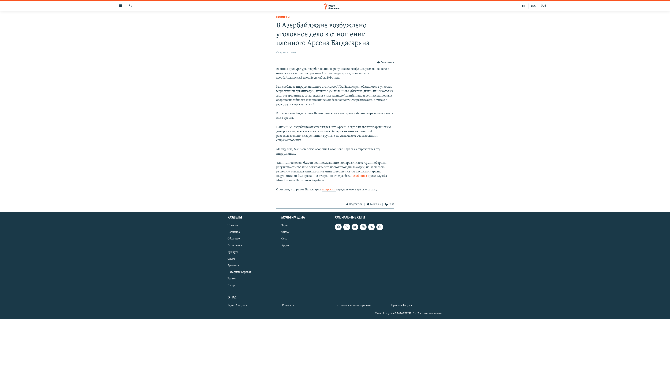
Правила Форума (401, 305)
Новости (283, 17)
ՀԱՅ (543, 6)
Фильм (285, 232)
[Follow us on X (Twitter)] (346, 227)
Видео (285, 225)
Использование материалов (354, 305)
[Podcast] (379, 227)
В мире (232, 285)
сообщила (360, 176)
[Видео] (523, 5)
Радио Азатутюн (238, 305)
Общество (234, 239)
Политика (234, 232)
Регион (232, 278)
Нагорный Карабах (239, 272)
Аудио (285, 245)
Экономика (235, 245)
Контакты (288, 305)
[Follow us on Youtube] (355, 227)
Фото (284, 239)
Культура (233, 252)
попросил (329, 189)
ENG (533, 6)
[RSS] (371, 227)
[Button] (385, 62)
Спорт (231, 258)
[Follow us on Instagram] (363, 227)
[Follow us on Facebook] (338, 227)
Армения (233, 265)
